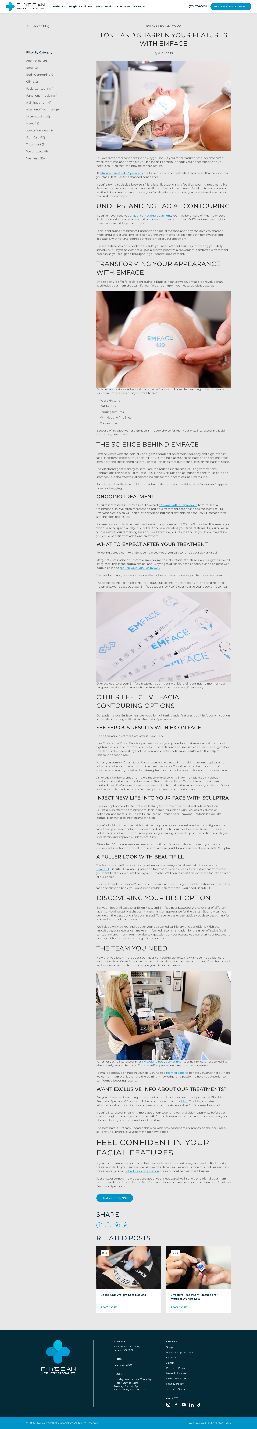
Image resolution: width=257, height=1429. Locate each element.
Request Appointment (179, 1352)
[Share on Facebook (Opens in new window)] (99, 1225)
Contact (171, 1357)
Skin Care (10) (35, 137)
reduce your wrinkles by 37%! (140, 568)
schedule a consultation (142, 1171)
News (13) (32, 123)
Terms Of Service (176, 1389)
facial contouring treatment (151, 215)
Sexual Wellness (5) (39, 130)
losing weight (147, 1061)
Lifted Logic (223, 1422)
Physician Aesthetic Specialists (121, 173)
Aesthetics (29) (36, 60)
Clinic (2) (32, 81)
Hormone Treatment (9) (43, 109)
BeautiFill (102, 869)
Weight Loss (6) (37, 151)
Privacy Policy (175, 1383)
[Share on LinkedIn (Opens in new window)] (108, 1225)
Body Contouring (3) (40, 74)
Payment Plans (175, 1368)
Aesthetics (58, 6)
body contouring (170, 1061)
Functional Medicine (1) (42, 95)
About (170, 1362)
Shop (169, 1347)
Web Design (196, 1422)
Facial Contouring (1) (40, 88)
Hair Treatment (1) (38, 102)
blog (184, 1101)
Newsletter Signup (177, 1378)
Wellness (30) (35, 158)
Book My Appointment (231, 6)
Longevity (123, 6)
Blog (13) (32, 67)
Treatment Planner (115, 1197)
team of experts (177, 1072)
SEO (209, 1422)
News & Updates (176, 1373)
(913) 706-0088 (123, 1364)
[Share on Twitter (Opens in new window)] (117, 1225)
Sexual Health (105, 6)
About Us (139, 6)
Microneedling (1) (38, 116)
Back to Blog (40, 26)
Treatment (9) (35, 144)
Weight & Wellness (80, 6)
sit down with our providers (178, 505)
